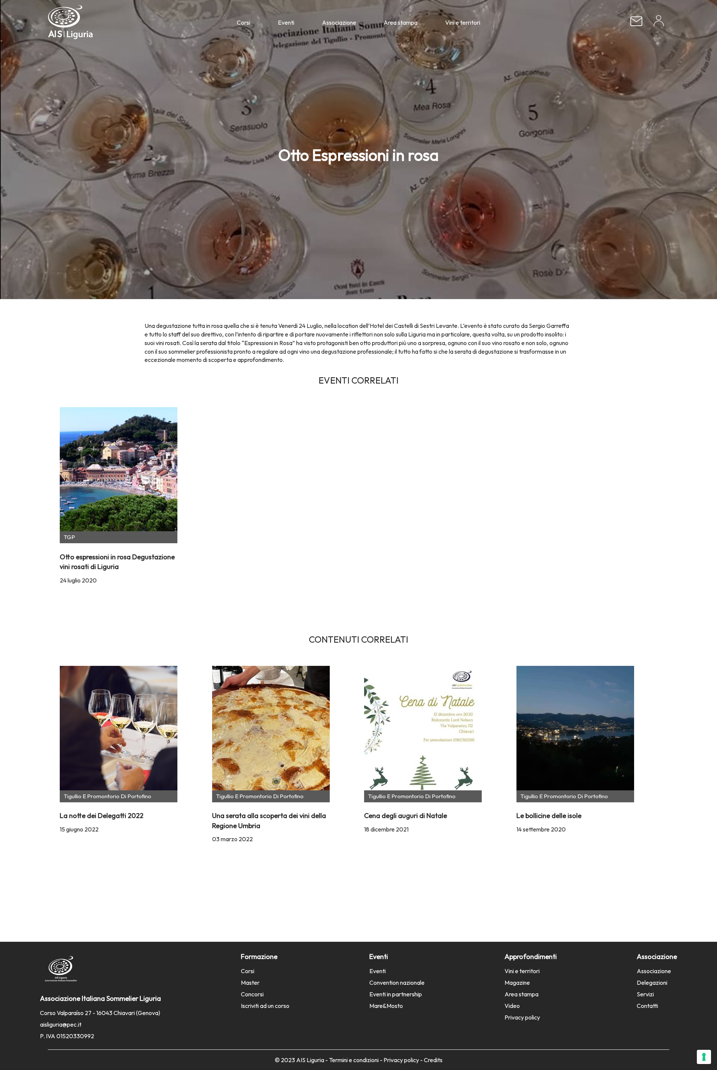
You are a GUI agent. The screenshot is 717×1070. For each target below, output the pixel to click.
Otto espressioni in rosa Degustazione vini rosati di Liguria (117, 561)
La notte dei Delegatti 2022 (101, 815)
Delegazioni (652, 982)
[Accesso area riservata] (658, 23)
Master (250, 982)
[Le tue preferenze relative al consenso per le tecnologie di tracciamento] (704, 1057)
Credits (433, 1060)
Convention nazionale (397, 982)
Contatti (647, 1005)
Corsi (243, 22)
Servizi (645, 994)
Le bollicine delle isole (548, 815)
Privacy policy (522, 1017)
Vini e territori (462, 22)
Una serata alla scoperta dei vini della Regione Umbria (269, 820)
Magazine (517, 982)
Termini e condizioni (354, 1060)
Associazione (339, 22)
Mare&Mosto (386, 1005)
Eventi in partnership (395, 994)
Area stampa (401, 22)
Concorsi (252, 994)
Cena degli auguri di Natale (405, 815)
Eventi (286, 22)
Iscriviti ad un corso (265, 1005)
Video (512, 1005)
